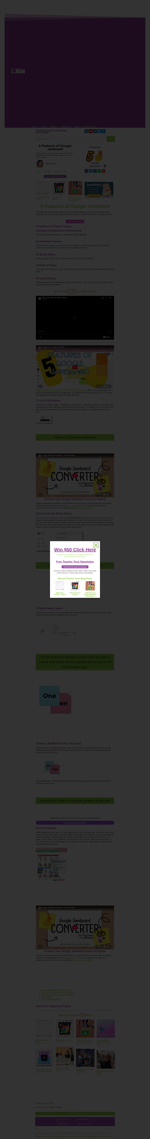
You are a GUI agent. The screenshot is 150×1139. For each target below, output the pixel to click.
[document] (75, 569)
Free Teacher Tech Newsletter (75, 561)
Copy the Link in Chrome (75, 593)
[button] (95, 545)
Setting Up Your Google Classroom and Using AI (90, 594)
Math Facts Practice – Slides (59, 593)
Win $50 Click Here (75, 549)
